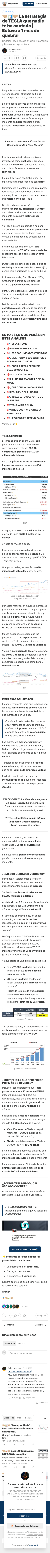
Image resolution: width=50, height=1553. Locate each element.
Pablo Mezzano (15, 1368)
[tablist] (14, 1343)
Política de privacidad (32, 1537)
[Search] (45, 1417)
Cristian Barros (15, 49)
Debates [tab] (28, 1418)
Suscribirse (28, 4)
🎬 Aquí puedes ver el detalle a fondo (16, 1436)
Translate (8, 11)
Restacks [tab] (21, 1343)
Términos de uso (33, 1532)
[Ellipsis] (46, 1368)
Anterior (10, 1325)
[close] (42, 1473)
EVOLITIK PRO (13, 71)
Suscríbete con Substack (27, 1526)
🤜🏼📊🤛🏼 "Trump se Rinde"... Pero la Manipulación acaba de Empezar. (17, 1428)
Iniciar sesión (41, 4)
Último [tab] (20, 1418)
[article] (25, 1435)
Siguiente (39, 1325)
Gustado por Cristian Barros (21, 1371)
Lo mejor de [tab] (9, 1418)
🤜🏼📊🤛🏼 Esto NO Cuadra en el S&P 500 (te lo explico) (18, 1452)
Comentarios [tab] (9, 1343)
